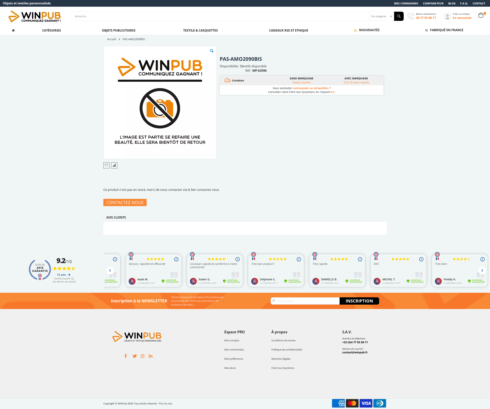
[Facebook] (129, 357)
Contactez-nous (125, 202)
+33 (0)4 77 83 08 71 (355, 342)
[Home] (13, 30)
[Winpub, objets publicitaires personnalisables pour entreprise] (34, 16)
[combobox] (237, 16)
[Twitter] (137, 357)
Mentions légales (281, 358)
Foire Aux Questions (282, 368)
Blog (452, 3)
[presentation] (116, 218)
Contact (479, 3)
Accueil (111, 39)
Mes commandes (406, 3)
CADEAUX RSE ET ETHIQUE (288, 30)
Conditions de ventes (283, 340)
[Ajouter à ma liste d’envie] (106, 165)
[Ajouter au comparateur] (114, 165)
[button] (211, 53)
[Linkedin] (153, 357)
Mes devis (230, 368)
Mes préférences (233, 358)
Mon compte (231, 340)
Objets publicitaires (119, 30)
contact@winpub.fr (355, 352)
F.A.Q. (464, 3)
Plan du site (165, 403)
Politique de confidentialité (286, 349)
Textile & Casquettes (200, 30)
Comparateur (433, 3)
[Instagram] (145, 357)
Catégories (52, 30)
